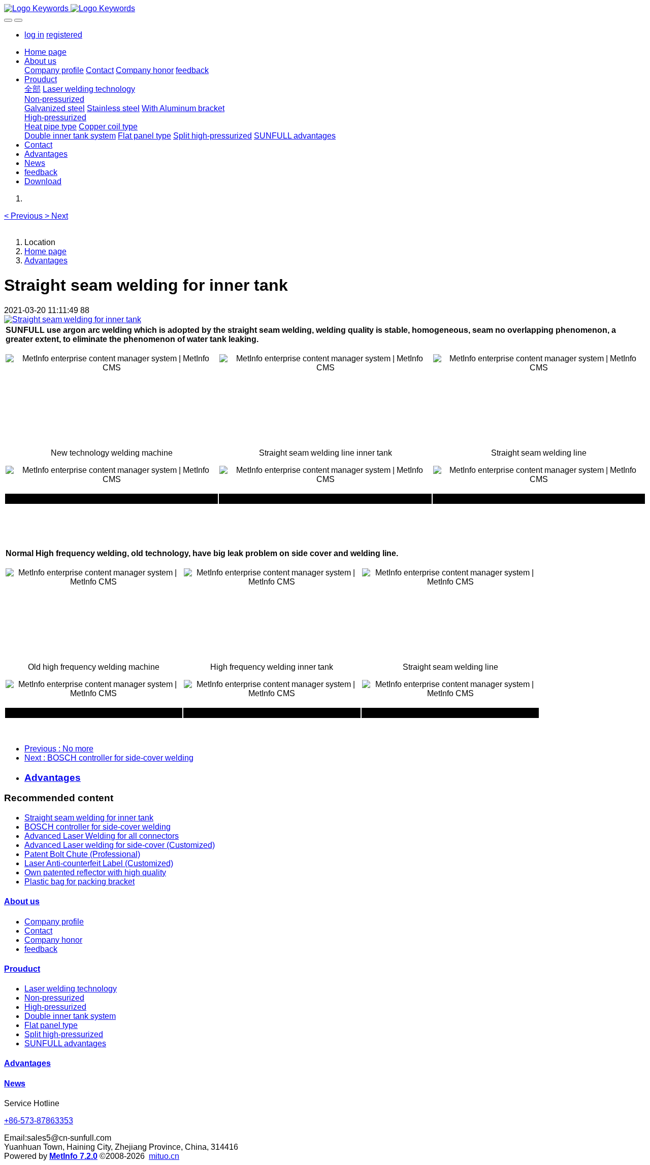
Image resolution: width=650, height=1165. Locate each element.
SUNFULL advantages (65, 1043)
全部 (32, 89)
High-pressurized (55, 1007)
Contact (38, 931)
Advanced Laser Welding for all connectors (101, 836)
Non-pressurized (54, 997)
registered (64, 34)
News (14, 1083)
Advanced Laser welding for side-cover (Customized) (119, 845)
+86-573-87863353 (38, 1120)
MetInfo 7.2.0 (73, 1156)
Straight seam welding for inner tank (88, 817)
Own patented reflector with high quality (95, 872)
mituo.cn (164, 1156)
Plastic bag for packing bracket (79, 881)
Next (108, 757)
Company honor (53, 940)
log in (34, 34)
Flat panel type (51, 1025)
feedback (40, 949)
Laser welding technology (70, 988)
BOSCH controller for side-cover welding (97, 827)
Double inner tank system (70, 1016)
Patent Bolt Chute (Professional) (82, 854)
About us (22, 901)
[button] (24, 216)
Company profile (54, 921)
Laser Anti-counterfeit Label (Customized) (98, 863)
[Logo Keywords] (325, 8)
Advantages (46, 260)
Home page (45, 52)
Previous (58, 748)
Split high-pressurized (63, 1034)
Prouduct (22, 969)
